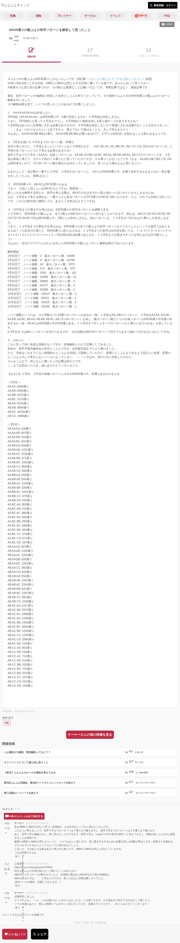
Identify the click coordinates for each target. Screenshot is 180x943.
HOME (77, 922)
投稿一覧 (89, 922)
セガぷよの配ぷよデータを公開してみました (117, 78)
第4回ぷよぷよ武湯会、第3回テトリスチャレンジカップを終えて (40, 782)
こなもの (19, 863)
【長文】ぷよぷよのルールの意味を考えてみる (30, 772)
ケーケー (19, 823)
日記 (6, 722)
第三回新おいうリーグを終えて (21, 792)
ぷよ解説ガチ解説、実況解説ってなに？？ (27, 752)
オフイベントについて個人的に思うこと (26, 762)
